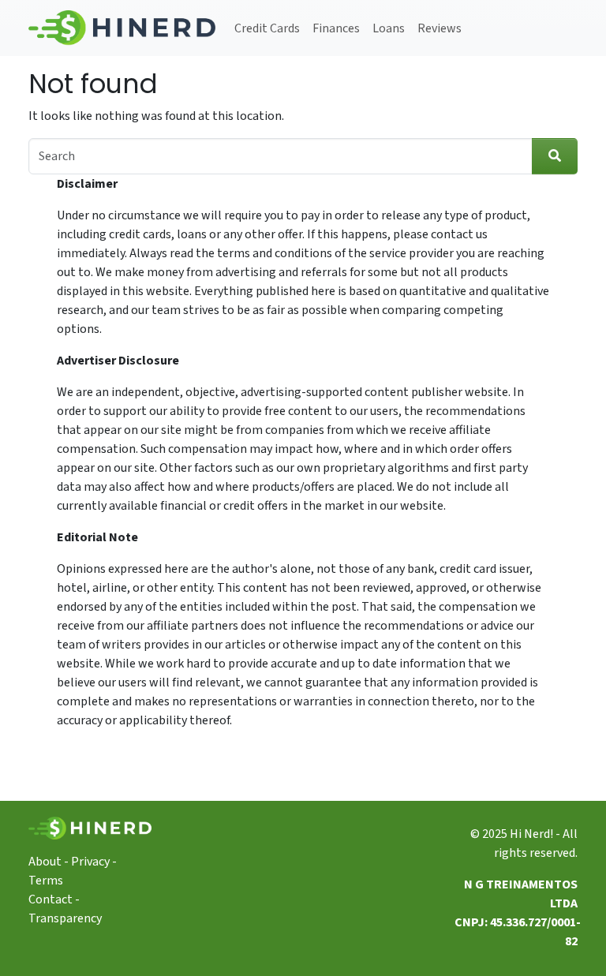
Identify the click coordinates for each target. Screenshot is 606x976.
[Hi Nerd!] (121, 28)
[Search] (555, 156)
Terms (45, 880)
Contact (50, 899)
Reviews (439, 28)
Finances (336, 28)
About (45, 861)
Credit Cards (267, 28)
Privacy (90, 861)
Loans (388, 28)
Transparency (65, 918)
